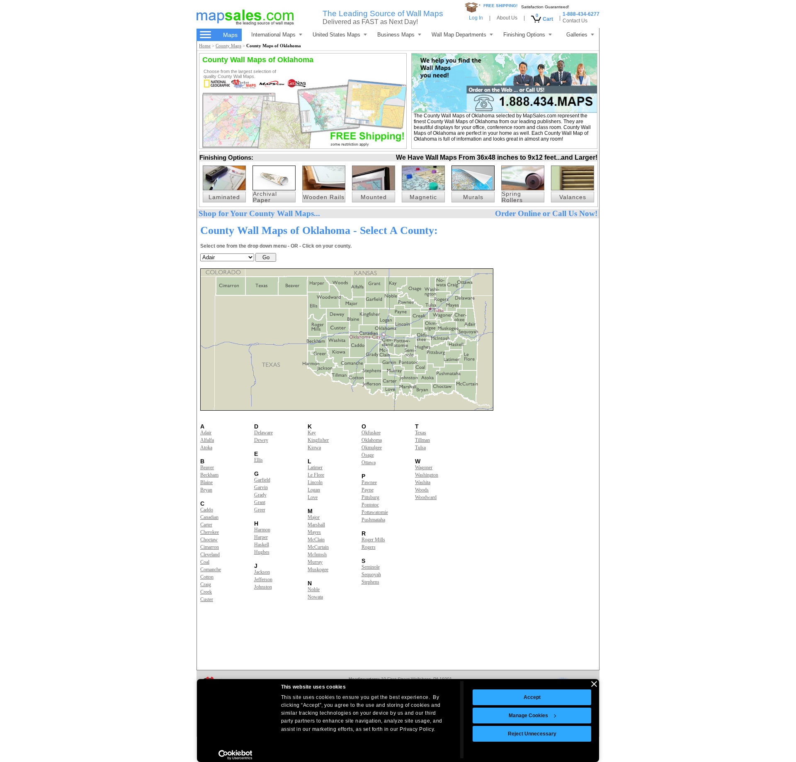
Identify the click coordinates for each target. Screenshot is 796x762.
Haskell (261, 545)
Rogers (369, 547)
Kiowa (314, 447)
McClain (316, 540)
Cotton (207, 577)
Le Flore (316, 475)
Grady (260, 495)
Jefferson (263, 579)
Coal (204, 562)
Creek (206, 592)
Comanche (210, 569)
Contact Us (575, 21)
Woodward (426, 497)
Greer (259, 510)
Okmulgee (372, 447)
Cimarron (209, 547)
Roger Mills (373, 540)
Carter (206, 525)
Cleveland (210, 555)
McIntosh (317, 555)
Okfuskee (371, 433)
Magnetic (423, 197)
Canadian (209, 517)
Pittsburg (370, 497)
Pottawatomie (375, 512)
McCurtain (318, 547)
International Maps (273, 35)
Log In (476, 18)
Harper (261, 537)
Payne (368, 490)
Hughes (261, 552)
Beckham (209, 475)
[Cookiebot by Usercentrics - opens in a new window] (235, 755)
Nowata (315, 597)
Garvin (261, 487)
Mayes (314, 532)
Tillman (422, 440)
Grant (259, 502)
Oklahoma (372, 440)
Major (314, 517)
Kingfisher (318, 440)
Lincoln (315, 482)
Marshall (316, 525)
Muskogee (318, 569)
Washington (426, 475)
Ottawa (369, 462)
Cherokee (209, 532)
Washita (422, 482)
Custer (206, 599)
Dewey (261, 440)
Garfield (262, 480)
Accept (532, 697)
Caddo (206, 510)
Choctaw (209, 540)
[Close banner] (594, 684)
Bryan (206, 490)
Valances (572, 197)
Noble (314, 589)
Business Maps (396, 35)
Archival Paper (265, 197)
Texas (420, 433)
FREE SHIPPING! (500, 5)
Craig (205, 584)
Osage (368, 455)
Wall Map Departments (459, 35)
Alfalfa (207, 440)
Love (313, 497)
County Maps (228, 45)
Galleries (576, 35)
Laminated (224, 197)
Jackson (262, 572)
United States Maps (336, 35)
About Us (507, 18)
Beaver (207, 467)
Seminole (371, 567)
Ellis (258, 460)
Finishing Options (524, 35)
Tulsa (420, 447)
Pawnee (369, 482)
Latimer (315, 467)
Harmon (262, 530)
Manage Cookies (528, 715)
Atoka (206, 447)
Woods (422, 490)
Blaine (206, 482)
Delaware (263, 433)
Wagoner (423, 467)
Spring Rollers (512, 197)
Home (205, 45)
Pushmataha (373, 520)
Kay (312, 433)
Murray (315, 562)
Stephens (370, 582)
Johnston (263, 587)
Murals (473, 197)
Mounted (374, 197)
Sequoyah (371, 574)
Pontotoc (370, 505)
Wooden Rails (324, 197)
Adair (205, 433)
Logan (314, 490)
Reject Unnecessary (532, 734)
